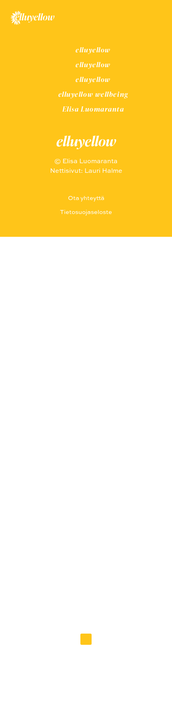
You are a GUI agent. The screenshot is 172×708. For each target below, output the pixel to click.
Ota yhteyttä (86, 507)
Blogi (86, 473)
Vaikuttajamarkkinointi (86, 406)
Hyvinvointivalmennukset (86, 457)
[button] (86, 639)
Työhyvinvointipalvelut (86, 440)
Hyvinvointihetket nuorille (86, 423)
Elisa (86, 490)
